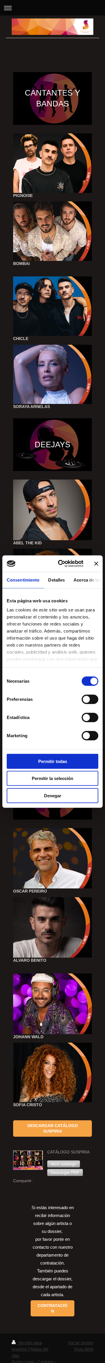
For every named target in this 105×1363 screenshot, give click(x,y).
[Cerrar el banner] (96, 564)
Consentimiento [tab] (23, 579)
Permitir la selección (52, 778)
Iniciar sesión (80, 1342)
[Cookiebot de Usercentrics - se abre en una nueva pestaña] (61, 563)
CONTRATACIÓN (52, 1308)
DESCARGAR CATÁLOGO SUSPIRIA (52, 1128)
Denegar (52, 795)
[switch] (90, 699)
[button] (63, 1163)
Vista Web (83, 1349)
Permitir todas (52, 761)
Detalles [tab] (56, 579)
